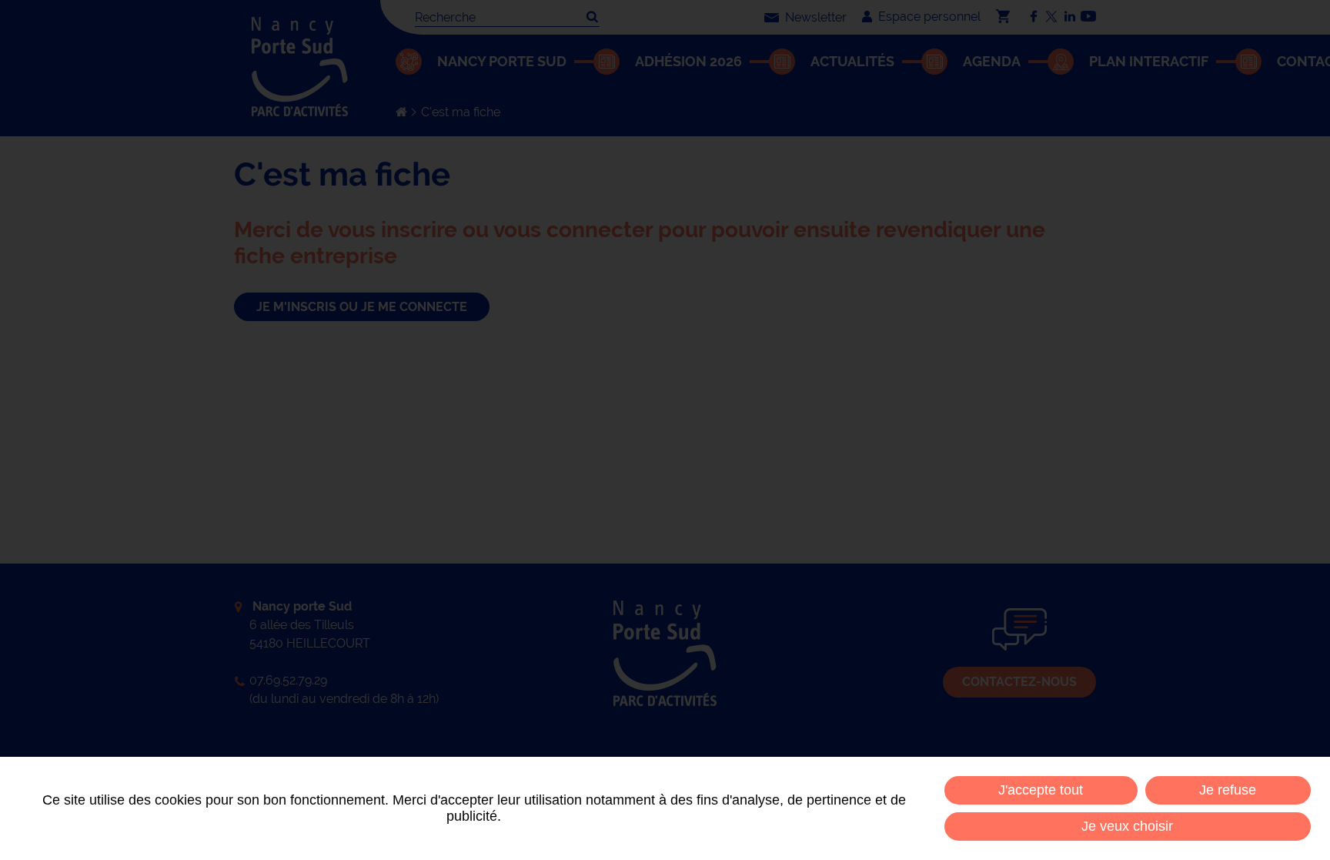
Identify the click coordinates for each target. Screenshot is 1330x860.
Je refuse (1227, 790)
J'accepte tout (1040, 790)
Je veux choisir (1127, 826)
